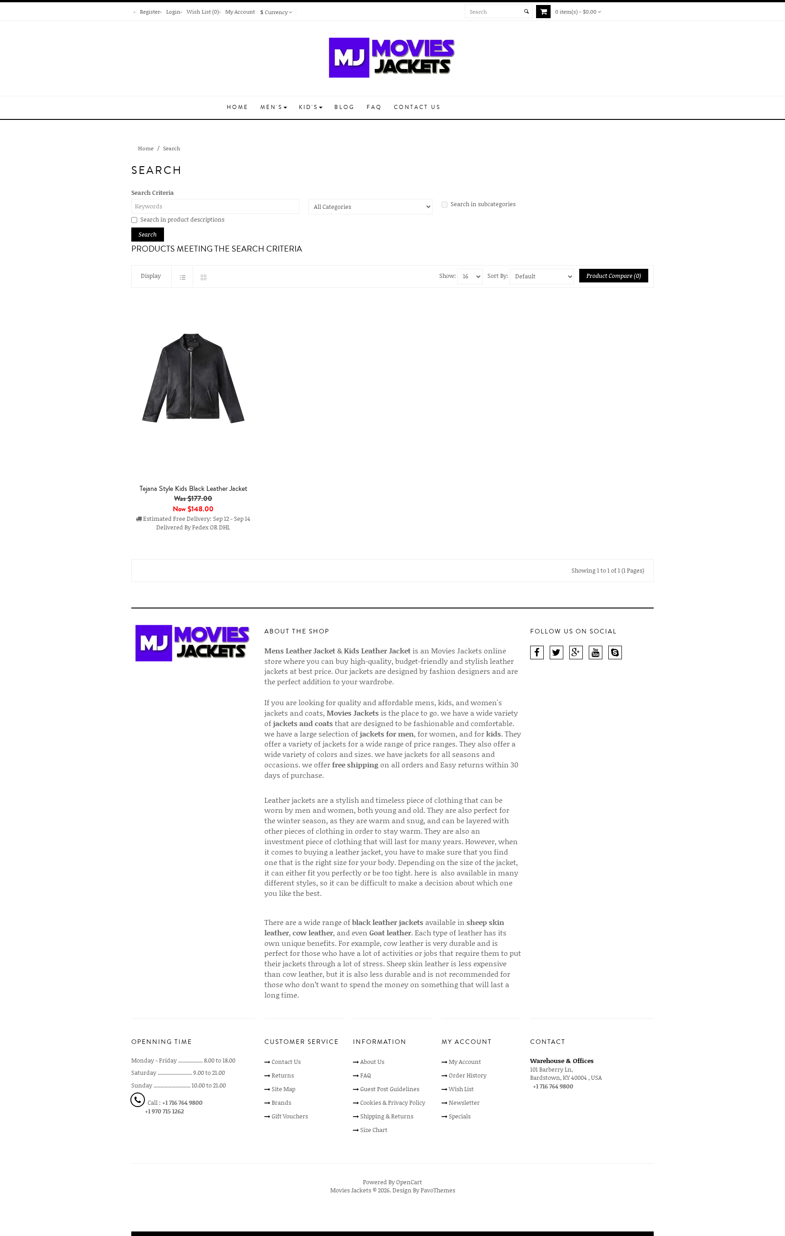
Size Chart (374, 1130)
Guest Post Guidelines (389, 1089)
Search (171, 148)
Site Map (283, 1089)
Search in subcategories (483, 204)
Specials (460, 1116)
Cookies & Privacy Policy (392, 1102)
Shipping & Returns (386, 1116)
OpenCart (409, 1182)
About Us (372, 1062)
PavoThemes (438, 1190)
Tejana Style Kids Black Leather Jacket (193, 489)
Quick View (195, 550)
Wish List (461, 1089)
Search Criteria (152, 192)
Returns (283, 1075)
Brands (281, 1102)
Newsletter (464, 1102)
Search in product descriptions (182, 219)
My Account (240, 11)
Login (173, 11)
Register (150, 11)
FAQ (365, 1075)
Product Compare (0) (613, 276)
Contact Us (286, 1062)
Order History (468, 1075)
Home (146, 148)
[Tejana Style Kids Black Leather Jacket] (193, 386)
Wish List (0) (203, 11)
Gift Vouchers (290, 1116)
